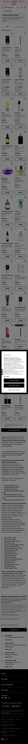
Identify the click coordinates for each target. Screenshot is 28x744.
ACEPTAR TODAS (14, 380)
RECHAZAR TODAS (14, 385)
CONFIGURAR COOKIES (14, 390)
